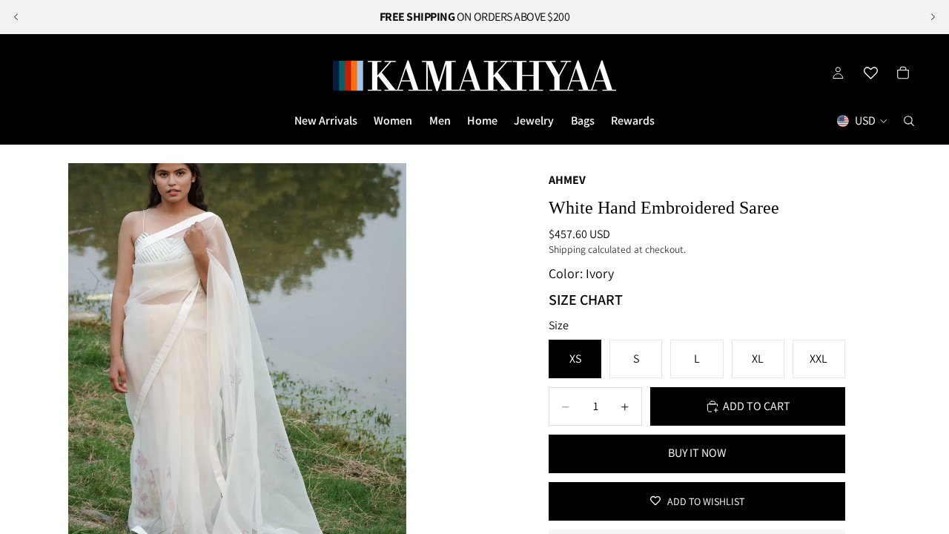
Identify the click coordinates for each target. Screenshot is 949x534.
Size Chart (586, 300)
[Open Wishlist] (870, 72)
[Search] (909, 121)
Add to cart (756, 406)
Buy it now (697, 453)
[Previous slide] (16, 17)
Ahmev (567, 180)
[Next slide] (932, 17)
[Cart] (903, 72)
